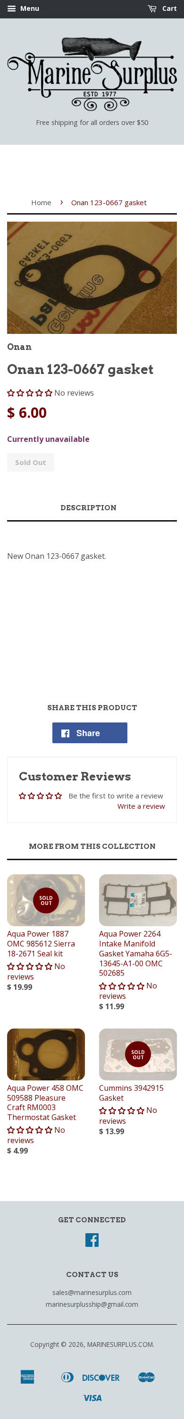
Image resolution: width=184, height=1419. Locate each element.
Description (88, 508)
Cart (168, 8)
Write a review (141, 806)
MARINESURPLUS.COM (120, 1344)
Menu (28, 8)
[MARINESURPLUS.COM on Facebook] (92, 1242)
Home (41, 202)
